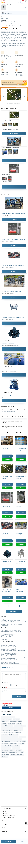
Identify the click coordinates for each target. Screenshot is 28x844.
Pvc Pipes (21, 752)
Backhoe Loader (5, 721)
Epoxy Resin (15, 736)
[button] (24, 7)
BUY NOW (13, 219)
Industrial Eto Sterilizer (17, 728)
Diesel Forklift (4, 734)
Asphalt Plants (15, 741)
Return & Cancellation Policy (9, 815)
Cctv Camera (10, 745)
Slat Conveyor (23, 741)
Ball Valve (17, 745)
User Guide (5, 813)
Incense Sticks (5, 750)
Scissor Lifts (18, 723)
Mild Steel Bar (22, 736)
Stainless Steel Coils (13, 752)
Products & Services (13, 25)
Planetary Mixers (13, 743)
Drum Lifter (4, 723)
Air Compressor (15, 747)
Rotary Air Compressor (6, 728)
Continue (19, 696)
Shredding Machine (18, 730)
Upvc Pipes (12, 754)
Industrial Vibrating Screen (7, 725)
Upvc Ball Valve (20, 754)
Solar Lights (12, 750)
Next (24, 97)
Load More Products (14, 605)
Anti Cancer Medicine (6, 747)
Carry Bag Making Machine (16, 721)
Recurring (14, 685)
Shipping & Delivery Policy (8, 817)
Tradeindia (3, 711)
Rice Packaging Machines (7, 730)
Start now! (11, 707)
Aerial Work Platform (13, 734)
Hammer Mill (4, 732)
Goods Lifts (18, 750)
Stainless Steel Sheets (6, 739)
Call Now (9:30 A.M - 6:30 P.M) (10, 84)
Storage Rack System (6, 736)
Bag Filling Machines (6, 741)
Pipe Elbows (4, 756)
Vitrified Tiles (4, 752)
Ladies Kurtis (21, 743)
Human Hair (4, 716)
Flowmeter (23, 725)
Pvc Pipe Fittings (5, 754)
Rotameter (17, 725)
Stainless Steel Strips (17, 739)
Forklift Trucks (11, 716)
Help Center (5, 811)
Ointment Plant (5, 743)
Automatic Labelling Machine (15, 732)
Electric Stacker (11, 723)
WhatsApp (21, 84)
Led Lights (4, 745)
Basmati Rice (16, 719)
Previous (4, 97)
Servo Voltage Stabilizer (7, 719)
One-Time (6, 685)
